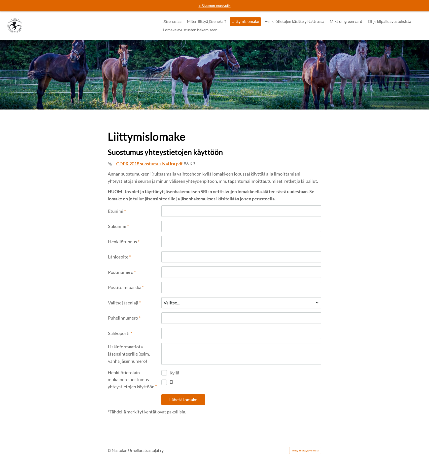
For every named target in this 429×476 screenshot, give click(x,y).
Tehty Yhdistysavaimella (305, 450)
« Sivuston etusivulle (215, 6)
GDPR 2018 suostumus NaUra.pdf (149, 163)
